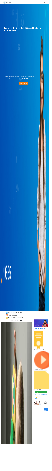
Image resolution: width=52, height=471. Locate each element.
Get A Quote (23, 83)
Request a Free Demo (41, 392)
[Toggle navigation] (44, 2)
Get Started (45, 410)
